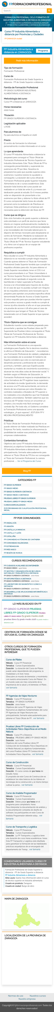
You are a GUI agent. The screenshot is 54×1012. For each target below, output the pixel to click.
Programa (43, 50)
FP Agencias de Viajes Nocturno (21, 696)
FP (6, 23)
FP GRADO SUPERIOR (12, 485)
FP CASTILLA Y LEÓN (12, 533)
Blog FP (27, 471)
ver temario (11, 687)
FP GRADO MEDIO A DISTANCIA (16, 495)
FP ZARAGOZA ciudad (13, 39)
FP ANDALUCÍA (10, 523)
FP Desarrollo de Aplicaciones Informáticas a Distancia (25, 593)
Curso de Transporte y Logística (21, 827)
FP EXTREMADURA (11, 546)
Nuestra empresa (27, 999)
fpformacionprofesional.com (28, 1005)
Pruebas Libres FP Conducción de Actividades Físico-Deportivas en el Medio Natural (26, 729)
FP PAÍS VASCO (10, 549)
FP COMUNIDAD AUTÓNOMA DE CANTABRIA (22, 540)
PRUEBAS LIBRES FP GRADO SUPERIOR (19, 498)
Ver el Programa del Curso (29, 461)
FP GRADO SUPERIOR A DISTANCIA (18, 492)
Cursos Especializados (14, 505)
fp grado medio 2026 (32, 616)
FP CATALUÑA (10, 536)
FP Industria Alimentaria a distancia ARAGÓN (29, 23)
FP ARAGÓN (9, 526)
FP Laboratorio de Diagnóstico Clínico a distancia (23, 585)
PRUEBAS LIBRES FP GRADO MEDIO (18, 501)
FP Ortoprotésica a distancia (17, 579)
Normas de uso (15, 996)
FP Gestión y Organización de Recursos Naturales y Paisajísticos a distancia (22, 572)
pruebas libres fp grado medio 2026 (20, 619)
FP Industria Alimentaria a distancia (20, 875)
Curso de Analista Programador (21, 793)
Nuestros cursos (38, 996)
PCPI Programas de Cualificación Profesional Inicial (25, 509)
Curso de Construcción (17, 762)
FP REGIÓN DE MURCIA (13, 553)
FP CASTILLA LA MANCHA (14, 530)
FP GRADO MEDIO (11, 488)
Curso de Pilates (14, 659)
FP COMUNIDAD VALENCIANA (16, 543)
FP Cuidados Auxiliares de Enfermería (21, 566)
